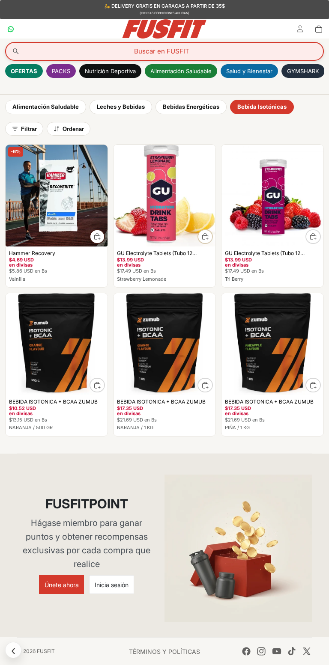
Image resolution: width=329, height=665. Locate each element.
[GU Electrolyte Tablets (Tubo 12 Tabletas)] (164, 216)
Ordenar (73, 129)
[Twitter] (307, 651)
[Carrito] (318, 28)
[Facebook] (246, 651)
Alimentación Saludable (181, 71)
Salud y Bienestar (249, 71)
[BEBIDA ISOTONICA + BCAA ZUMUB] (57, 364)
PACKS (61, 71)
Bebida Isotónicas (262, 106)
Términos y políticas (164, 651)
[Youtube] (277, 651)
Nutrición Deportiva (110, 71)
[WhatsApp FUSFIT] (11, 28)
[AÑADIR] (97, 236)
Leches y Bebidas (121, 106)
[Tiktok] (292, 651)
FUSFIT (46, 651)
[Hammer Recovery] (57, 216)
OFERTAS (24, 71)
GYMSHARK (303, 71)
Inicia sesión (112, 584)
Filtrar (29, 129)
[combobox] (164, 51)
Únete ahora (62, 584)
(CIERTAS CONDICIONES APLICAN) (164, 13)
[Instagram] (261, 651)
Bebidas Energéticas (191, 106)
